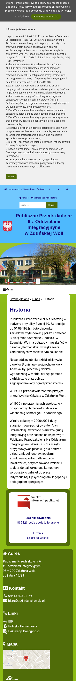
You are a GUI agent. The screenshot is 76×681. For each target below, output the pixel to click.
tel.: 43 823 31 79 (19, 596)
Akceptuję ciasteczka (46, 16)
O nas (36, 299)
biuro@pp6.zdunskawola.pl (26, 601)
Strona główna (12, 189)
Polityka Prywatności (22, 626)
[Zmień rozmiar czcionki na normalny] (49, 189)
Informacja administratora (45, 198)
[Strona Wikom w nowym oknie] (12, 678)
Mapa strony (29, 189)
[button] (4, 264)
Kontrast (25, 198)
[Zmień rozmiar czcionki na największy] (67, 189)
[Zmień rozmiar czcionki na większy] (58, 189)
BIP (10, 621)
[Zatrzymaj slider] (38, 281)
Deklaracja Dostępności (23, 631)
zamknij (11, 177)
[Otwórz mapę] (26, 659)
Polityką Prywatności (29, 6)
